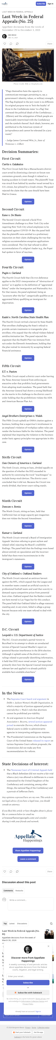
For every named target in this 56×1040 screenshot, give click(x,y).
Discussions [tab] (22, 923)
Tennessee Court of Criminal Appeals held (31, 770)
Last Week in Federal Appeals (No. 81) (20, 932)
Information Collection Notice (32, 1001)
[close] (48, 946)
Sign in (50, 4)
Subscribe (41, 4)
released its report (41, 740)
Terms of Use (41, 998)
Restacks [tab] (19, 890)
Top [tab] (5, 923)
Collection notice (43, 1027)
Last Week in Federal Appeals (17, 12)
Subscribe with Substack (30, 992)
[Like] (4, 43)
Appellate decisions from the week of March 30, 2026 (18, 938)
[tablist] (13, 890)
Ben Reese (12, 35)
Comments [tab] (8, 890)
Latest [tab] (12, 923)
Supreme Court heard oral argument (28, 699)
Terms (34, 1027)
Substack (17, 1037)
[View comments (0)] (11, 43)
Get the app (38, 1032)
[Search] (51, 923)
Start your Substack (22, 1032)
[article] (28, 938)
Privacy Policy (28, 1004)
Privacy (27, 1027)
